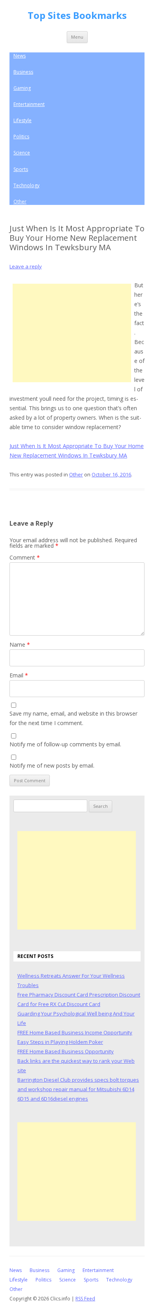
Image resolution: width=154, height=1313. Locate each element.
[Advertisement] (72, 333)
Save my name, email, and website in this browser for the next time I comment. (73, 718)
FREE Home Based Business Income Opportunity (74, 1032)
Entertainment (29, 104)
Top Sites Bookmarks (77, 15)
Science (21, 152)
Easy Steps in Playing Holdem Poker (60, 1041)
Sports (20, 169)
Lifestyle (22, 120)
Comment (24, 557)
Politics (21, 136)
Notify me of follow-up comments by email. (65, 744)
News (19, 55)
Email (18, 675)
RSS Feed (85, 1298)
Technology (26, 185)
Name (19, 644)
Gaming (22, 88)
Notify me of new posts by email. (51, 765)
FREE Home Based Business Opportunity (65, 1051)
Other (19, 201)
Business (23, 72)
